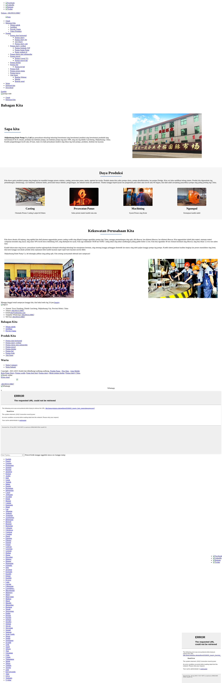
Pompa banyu (15, 73)
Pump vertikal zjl (21, 52)
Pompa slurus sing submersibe (21, 54)
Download (9, 88)
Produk (8, 33)
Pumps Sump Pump (22, 50)
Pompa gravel (15, 56)
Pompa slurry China (72, 373)
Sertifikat (13, 27)
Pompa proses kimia (17, 71)
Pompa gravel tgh (21, 60)
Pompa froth (14, 69)
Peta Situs (65, 371)
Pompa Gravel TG (21, 58)
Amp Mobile (75, 371)
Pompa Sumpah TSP (22, 48)
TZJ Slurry (19, 42)
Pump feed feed (32, 373)
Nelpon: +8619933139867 (10, 13)
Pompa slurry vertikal (18, 46)
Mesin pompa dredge (57, 373)
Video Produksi (16, 31)
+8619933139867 (17, 311)
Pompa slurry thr (21, 40)
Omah (8, 21)
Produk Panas (55, 371)
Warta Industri (11, 367)
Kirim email (5, 377)
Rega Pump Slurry (7, 373)
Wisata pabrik (15, 25)
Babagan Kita (11, 23)
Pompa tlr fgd (20, 67)
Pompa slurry (20, 38)
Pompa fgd (14, 65)
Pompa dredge (15, 63)
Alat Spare (14, 75)
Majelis (17, 79)
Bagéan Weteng (20, 77)
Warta (8, 83)
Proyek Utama (15, 29)
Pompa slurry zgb (21, 44)
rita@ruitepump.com (17, 313)
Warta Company (11, 365)
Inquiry (57, 302)
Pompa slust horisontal (18, 35)
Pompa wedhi (20, 373)
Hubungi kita (10, 85)
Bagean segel (20, 81)
